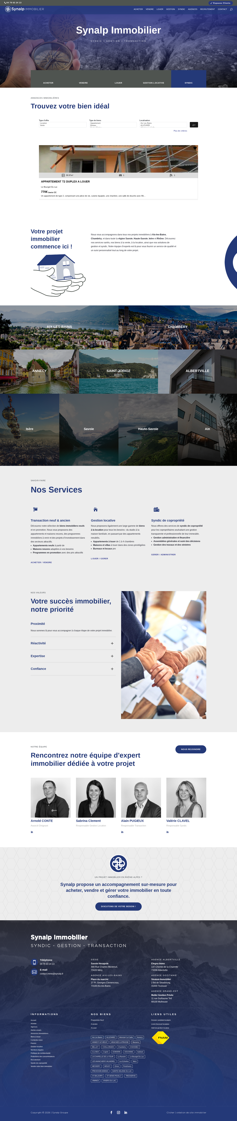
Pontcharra (127, 1066)
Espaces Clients (221, 3)
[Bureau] (113, 125)
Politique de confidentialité (40, 1053)
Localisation (144, 120)
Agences (192, 9)
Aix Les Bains (97, 1037)
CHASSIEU (134, 1047)
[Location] (63, 123)
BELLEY (95, 1047)
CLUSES (95, 1052)
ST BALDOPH (97, 1076)
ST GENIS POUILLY (114, 1076)
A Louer (94, 1028)
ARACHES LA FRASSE (120, 1042)
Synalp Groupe (60, 1113)
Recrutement (207, 9)
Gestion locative (153, 83)
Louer (160, 9)
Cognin (105, 1052)
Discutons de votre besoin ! (118, 906)
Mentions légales (37, 1050)
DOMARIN (116, 1052)
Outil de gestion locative (160, 1028)
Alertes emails (36, 1030)
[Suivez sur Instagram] (118, 1112)
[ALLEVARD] (163, 125)
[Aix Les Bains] (163, 123)
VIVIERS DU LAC (109, 1081)
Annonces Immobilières (39, 1033)
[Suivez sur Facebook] (111, 1112)
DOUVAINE (129, 1052)
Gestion (170, 9)
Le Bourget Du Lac (137, 1057)
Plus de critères (180, 131)
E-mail (43, 969)
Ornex (117, 1066)
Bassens (136, 1042)
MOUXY (107, 1066)
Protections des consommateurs (43, 1056)
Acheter (138, 9)
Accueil (33, 1020)
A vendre (94, 1024)
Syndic (181, 9)
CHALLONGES (108, 1047)
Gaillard (140, 1052)
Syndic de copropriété (39, 1063)
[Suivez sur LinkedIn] (126, 1112)
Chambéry (122, 1047)
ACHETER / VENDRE (41, 562)
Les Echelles (124, 1061)
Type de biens (95, 120)
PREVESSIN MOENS (100, 1071)
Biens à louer (36, 1037)
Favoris (33, 1043)
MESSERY (96, 1066)
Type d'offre (44, 120)
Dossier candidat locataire (161, 1020)
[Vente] (63, 125)
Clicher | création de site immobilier (186, 1113)
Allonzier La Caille (126, 1037)
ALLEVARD (110, 1037)
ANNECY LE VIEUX (99, 1042)
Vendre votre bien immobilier (41, 1066)
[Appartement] (113, 123)
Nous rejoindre (191, 749)
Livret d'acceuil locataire (160, 1024)
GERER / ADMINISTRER (163, 555)
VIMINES (95, 1081)
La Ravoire (122, 1057)
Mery (135, 1061)
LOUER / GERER (99, 558)
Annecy (140, 1037)
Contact (222, 9)
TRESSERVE (131, 1076)
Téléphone (46, 960)
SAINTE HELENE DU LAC (122, 1071)
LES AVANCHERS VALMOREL (103, 1061)
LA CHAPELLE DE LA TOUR (102, 1057)
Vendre (150, 9)
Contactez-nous (37, 1040)
